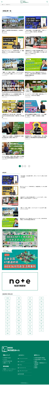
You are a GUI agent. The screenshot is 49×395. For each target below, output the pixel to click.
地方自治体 (21, 373)
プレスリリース (22, 367)
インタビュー (22, 361)
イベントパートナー (23, 358)
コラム (20, 364)
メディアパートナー (23, 370)
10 (29, 166)
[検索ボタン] (47, 2)
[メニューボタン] (2, 2)
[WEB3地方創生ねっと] (24, 2)
